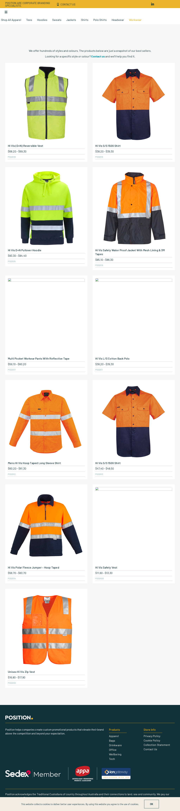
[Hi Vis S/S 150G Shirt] (133, 103)
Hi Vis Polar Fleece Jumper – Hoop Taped (33, 567)
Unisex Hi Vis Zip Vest (21, 671)
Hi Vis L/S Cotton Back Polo (112, 358)
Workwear (135, 19)
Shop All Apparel (11, 19)
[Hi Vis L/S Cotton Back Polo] (133, 316)
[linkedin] (152, 4)
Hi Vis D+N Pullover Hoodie (24, 250)
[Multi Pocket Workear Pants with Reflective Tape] (46, 316)
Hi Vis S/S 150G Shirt (108, 145)
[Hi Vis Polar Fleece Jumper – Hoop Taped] (46, 525)
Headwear (118, 19)
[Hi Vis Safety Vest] (133, 525)
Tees (29, 19)
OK (151, 804)
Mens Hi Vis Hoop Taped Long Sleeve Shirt (34, 463)
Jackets (71, 19)
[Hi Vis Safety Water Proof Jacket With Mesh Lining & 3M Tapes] (133, 208)
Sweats (56, 19)
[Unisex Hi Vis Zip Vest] (46, 629)
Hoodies (42, 19)
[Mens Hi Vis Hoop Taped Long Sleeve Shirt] (46, 421)
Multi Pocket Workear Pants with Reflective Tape (38, 358)
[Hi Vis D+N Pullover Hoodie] (46, 208)
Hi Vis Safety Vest (106, 567)
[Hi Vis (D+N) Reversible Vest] (46, 103)
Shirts (84, 19)
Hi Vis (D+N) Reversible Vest (25, 145)
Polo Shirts (100, 19)
